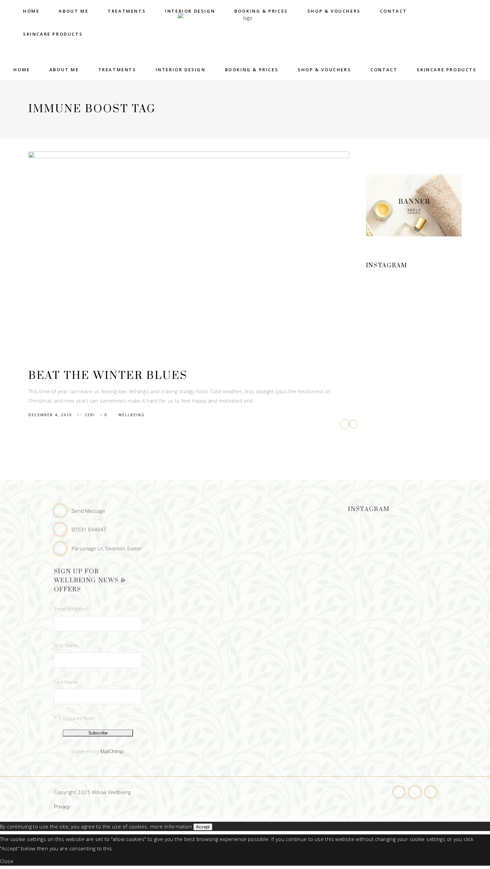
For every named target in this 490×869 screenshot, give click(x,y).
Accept (203, 826)
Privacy (62, 806)
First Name (66, 645)
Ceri (90, 414)
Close (6, 861)
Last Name (66, 682)
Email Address (71, 608)
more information (171, 826)
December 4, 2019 (50, 414)
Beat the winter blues (108, 376)
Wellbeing (131, 414)
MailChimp (111, 751)
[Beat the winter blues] (188, 252)
